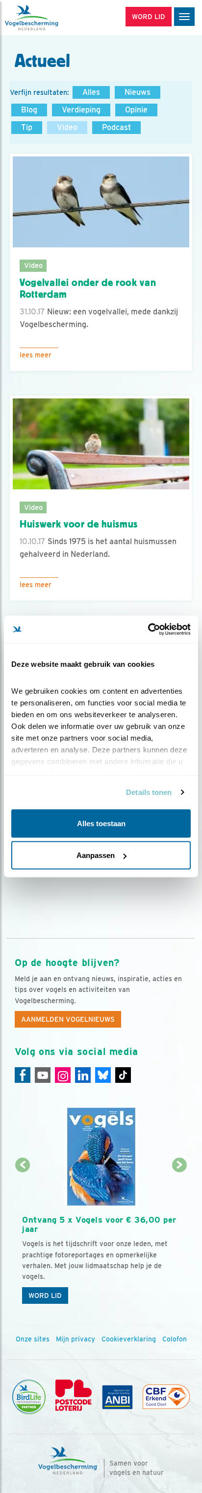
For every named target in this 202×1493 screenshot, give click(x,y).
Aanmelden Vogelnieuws (68, 1019)
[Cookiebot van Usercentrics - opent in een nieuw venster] (148, 629)
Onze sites (33, 1339)
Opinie (136, 109)
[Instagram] (63, 1075)
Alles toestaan (101, 823)
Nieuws (138, 92)
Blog (29, 109)
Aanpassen (95, 855)
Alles (91, 92)
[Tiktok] (123, 1075)
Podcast (116, 127)
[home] (49, 17)
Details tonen (149, 792)
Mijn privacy (75, 1339)
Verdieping (81, 109)
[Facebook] (22, 1075)
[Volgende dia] (179, 1237)
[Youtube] (42, 1075)
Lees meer (35, 355)
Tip (26, 127)
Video (67, 127)
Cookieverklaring (128, 1339)
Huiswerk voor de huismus (79, 524)
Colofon (174, 1339)
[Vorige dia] (23, 1237)
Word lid (45, 1295)
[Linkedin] (83, 1075)
